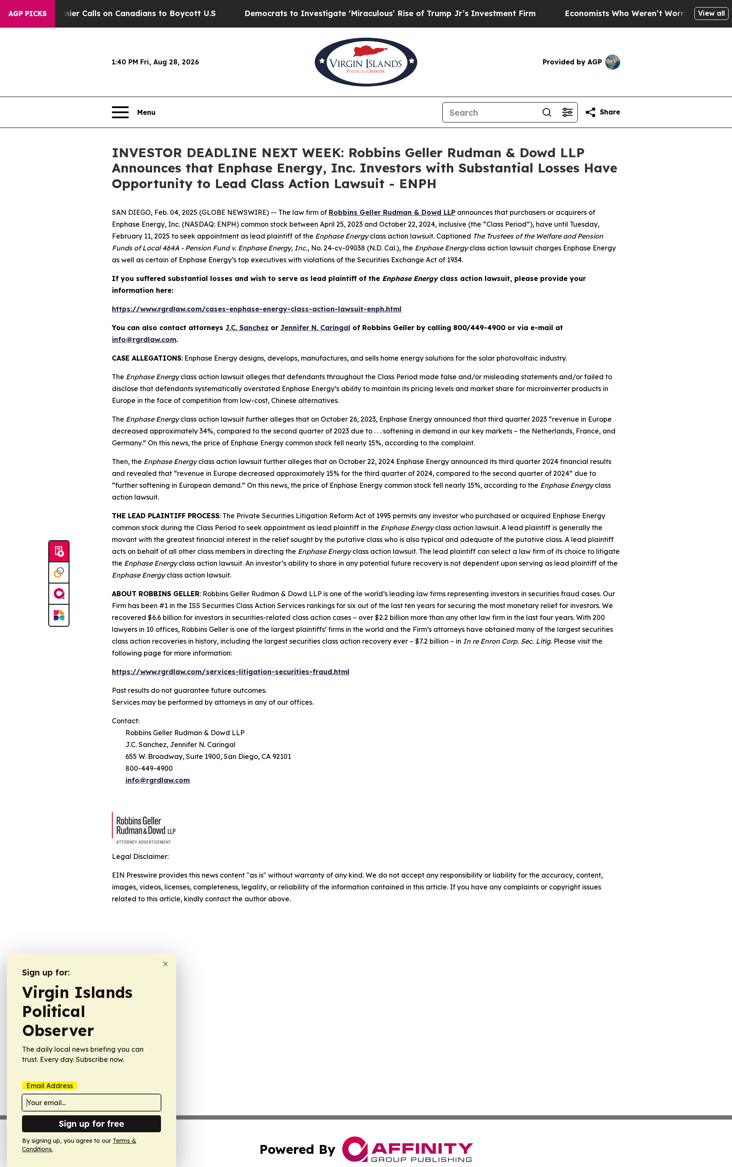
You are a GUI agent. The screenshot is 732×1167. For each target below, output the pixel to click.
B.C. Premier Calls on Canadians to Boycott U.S (124, 13)
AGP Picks (27, 13)
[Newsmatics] (59, 615)
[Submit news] (59, 551)
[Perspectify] (59, 573)
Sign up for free (91, 1123)
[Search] (547, 112)
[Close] (165, 964)
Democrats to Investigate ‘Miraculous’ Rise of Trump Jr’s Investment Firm (390, 13)
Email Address (49, 1085)
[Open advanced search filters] (567, 112)
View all (711, 13)
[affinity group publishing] (59, 594)
